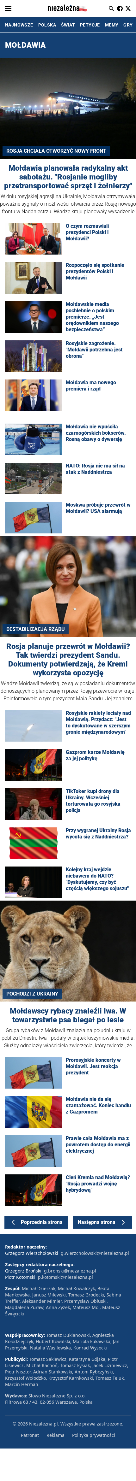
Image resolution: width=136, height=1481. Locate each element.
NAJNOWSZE (19, 24)
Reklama (55, 1435)
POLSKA (47, 24)
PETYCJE (90, 24)
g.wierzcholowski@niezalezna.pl (95, 1253)
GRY (128, 24)
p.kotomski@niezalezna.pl (65, 1277)
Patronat (30, 1435)
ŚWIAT (68, 24)
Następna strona (96, 1222)
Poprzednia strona (42, 1222)
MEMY (112, 24)
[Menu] (8, 8)
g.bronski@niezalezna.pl (70, 1271)
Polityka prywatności (93, 1435)
